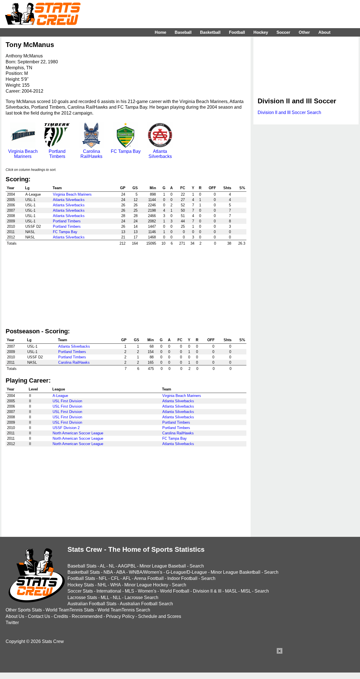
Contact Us (39, 616)
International (108, 591)
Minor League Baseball (163, 566)
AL (102, 566)
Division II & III (207, 591)
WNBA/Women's (145, 572)
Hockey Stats (81, 584)
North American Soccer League (78, 433)
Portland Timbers (57, 154)
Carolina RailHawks (91, 154)
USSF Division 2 (66, 428)
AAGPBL (127, 566)
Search (197, 566)
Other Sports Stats (24, 609)
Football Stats (81, 578)
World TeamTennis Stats (70, 609)
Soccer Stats (80, 591)
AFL (127, 578)
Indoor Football (182, 578)
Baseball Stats (82, 566)
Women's (147, 591)
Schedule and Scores (159, 616)
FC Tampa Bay (126, 151)
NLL (117, 597)
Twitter (12, 622)
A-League (60, 396)
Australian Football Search (146, 603)
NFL (103, 578)
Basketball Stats (84, 572)
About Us (15, 616)
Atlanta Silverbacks (160, 154)
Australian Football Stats (92, 603)
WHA (115, 584)
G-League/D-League (186, 572)
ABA (120, 572)
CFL (115, 578)
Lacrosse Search (141, 597)
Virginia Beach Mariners (23, 154)
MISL (246, 591)
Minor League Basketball (235, 572)
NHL (102, 584)
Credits (61, 616)
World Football (174, 591)
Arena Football (149, 578)
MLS (129, 591)
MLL (105, 597)
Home (160, 32)
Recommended (87, 616)
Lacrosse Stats (82, 597)
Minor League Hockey (146, 584)
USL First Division (67, 401)
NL (111, 566)
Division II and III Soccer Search (289, 112)
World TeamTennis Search (124, 609)
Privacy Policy (120, 616)
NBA (108, 572)
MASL (231, 591)
